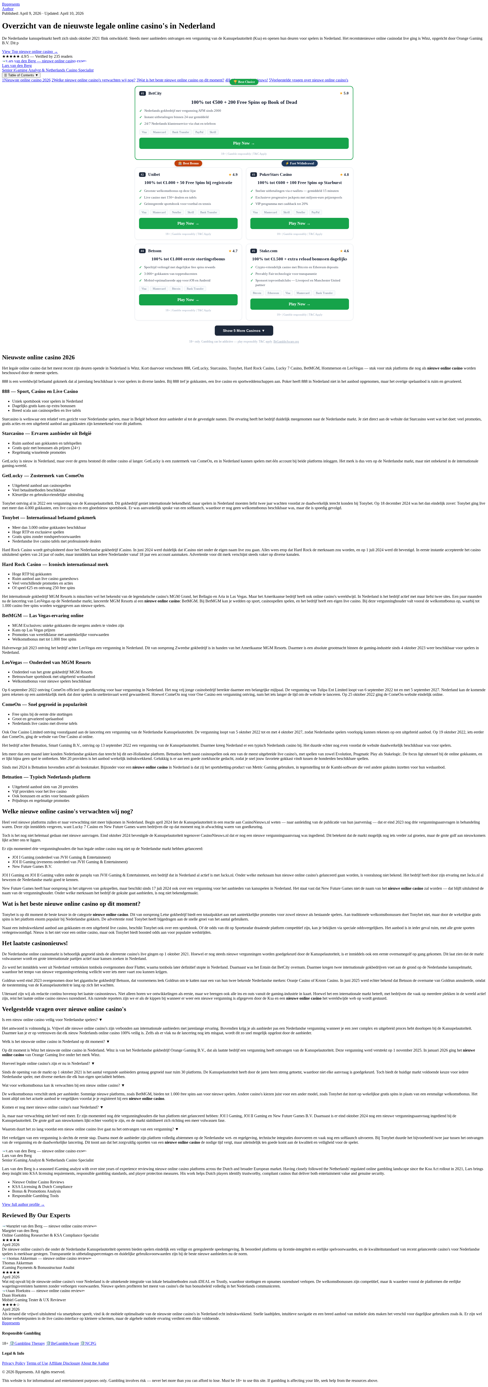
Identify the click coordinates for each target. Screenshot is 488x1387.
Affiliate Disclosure (64, 1363)
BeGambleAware (62, 1343)
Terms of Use (37, 1363)
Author (7, 9)
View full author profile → (23, 1204)
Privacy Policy (13, 1363)
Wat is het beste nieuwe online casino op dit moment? (180, 80)
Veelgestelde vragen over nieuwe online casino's (308, 80)
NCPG (88, 1343)
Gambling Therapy (27, 1343)
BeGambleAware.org (286, 341)
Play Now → (244, 143)
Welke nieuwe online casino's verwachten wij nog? (93, 80)
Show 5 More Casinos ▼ (244, 331)
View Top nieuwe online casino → (30, 51)
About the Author (95, 1363)
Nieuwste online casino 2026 (26, 80)
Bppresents (11, 4)
